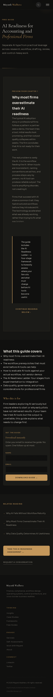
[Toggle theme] (38, 4)
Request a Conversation (17, 562)
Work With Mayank (15, 646)
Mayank (12, 4)
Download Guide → (26, 478)
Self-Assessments (15, 642)
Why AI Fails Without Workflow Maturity (26, 513)
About (9, 649)
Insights (10, 613)
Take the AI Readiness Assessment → (19, 550)
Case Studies (13, 617)
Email (9, 464)
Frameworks (12, 621)
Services (10, 638)
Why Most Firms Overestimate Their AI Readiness (25, 523)
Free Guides (12, 625)
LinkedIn (10, 662)
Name (8, 453)
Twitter (10, 666)
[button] (47, 4)
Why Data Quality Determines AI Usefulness (28, 533)
